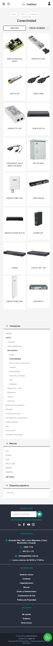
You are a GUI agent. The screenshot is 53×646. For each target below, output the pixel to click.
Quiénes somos (26, 574)
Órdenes (26, 618)
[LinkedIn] (19, 525)
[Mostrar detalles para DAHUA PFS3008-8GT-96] (14, 218)
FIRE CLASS (10, 464)
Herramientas (14, 371)
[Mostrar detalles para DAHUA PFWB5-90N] (14, 287)
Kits (7, 426)
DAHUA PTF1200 (14, 128)
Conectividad (15, 359)
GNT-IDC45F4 (38, 163)
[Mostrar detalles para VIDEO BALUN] (38, 184)
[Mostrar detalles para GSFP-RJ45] (14, 79)
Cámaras (11, 342)
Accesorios (12, 350)
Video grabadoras (14, 346)
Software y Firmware (14, 435)
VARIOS (9, 333)
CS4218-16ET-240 (38, 268)
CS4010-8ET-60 (38, 128)
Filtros (16, 28)
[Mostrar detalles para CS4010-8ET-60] (38, 114)
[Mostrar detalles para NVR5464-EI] (38, 287)
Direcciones (26, 623)
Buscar (26, 587)
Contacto (27, 579)
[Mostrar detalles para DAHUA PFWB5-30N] (14, 184)
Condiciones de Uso (26, 596)
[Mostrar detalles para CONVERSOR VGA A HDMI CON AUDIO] (14, 149)
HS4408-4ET (38, 233)
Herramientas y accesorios (16, 418)
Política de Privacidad (26, 600)
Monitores (11, 392)
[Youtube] (29, 525)
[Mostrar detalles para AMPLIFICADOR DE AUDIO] (14, 44)
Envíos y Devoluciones (26, 591)
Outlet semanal (12, 422)
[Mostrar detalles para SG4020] (14, 253)
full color (10, 493)
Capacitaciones (26, 583)
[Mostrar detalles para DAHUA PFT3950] (38, 44)
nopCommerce (31, 636)
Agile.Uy (31, 639)
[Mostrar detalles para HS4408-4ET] (38, 218)
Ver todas (10, 477)
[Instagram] (33, 525)
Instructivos (10, 430)
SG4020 (14, 268)
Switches (11, 401)
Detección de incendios (15, 405)
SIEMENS (9, 472)
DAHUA (8, 468)
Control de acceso (13, 413)
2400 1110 (28, 547)
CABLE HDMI (38, 94)
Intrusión (9, 409)
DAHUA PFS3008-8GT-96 (15, 233)
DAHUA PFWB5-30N (15, 198)
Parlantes (13, 384)
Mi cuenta (26, 614)
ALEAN (8, 455)
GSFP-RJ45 (14, 94)
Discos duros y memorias (19, 363)
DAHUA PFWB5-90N (15, 301)
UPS (11, 380)
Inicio (14, 14)
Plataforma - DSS (14, 388)
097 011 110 (28, 551)
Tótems (10, 397)
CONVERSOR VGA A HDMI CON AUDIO (14, 164)
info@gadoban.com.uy (28, 556)
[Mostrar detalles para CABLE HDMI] (38, 79)
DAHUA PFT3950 (38, 59)
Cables (12, 354)
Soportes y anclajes (17, 376)
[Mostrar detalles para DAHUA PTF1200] (14, 114)
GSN (7, 459)
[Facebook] (24, 525)
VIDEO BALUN (38, 198)
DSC (7, 451)
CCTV (8, 338)
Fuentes (12, 367)
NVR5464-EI (38, 301)
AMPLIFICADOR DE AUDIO (14, 60)
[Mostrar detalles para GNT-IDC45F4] (38, 149)
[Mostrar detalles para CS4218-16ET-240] (38, 253)
